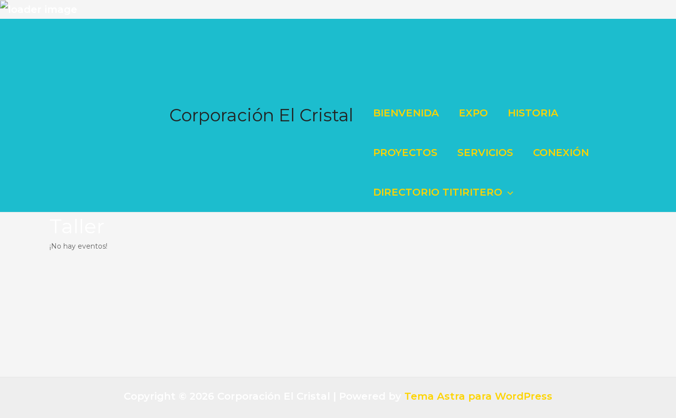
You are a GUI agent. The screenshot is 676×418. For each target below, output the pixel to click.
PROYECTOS (405, 152)
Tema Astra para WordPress (478, 396)
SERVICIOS (485, 152)
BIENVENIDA (406, 113)
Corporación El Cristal (261, 115)
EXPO (473, 113)
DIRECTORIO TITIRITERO (437, 192)
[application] (507, 192)
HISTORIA (533, 113)
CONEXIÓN (561, 152)
